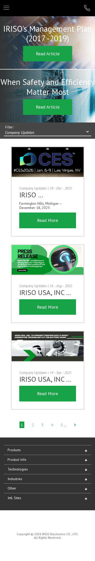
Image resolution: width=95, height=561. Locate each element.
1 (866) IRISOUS (87, 8)
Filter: (9, 127)
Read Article (48, 54)
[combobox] (47, 132)
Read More (47, 220)
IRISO (46, 7)
